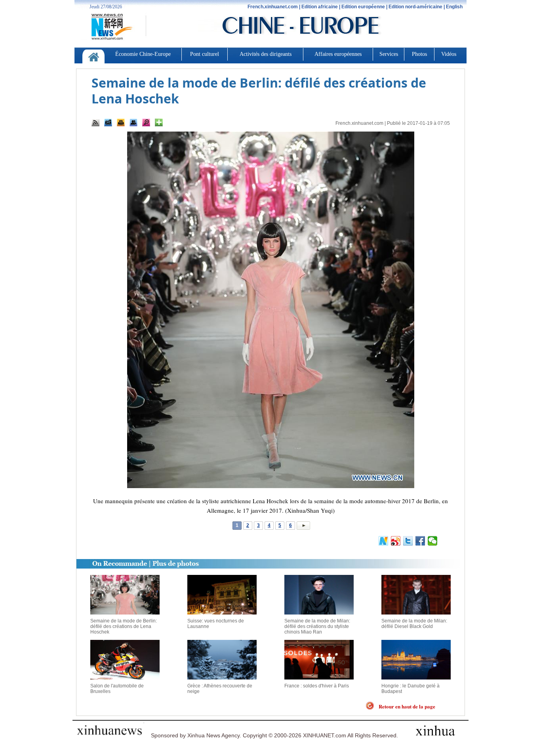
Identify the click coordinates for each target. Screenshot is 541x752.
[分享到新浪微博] (396, 541)
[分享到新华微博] (384, 541)
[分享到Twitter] (408, 541)
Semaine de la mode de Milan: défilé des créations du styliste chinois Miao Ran (317, 626)
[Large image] (146, 122)
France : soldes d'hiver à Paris (316, 686)
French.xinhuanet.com (359, 123)
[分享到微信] (433, 541)
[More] (159, 122)
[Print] (121, 122)
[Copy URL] (133, 122)
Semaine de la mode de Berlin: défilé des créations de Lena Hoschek (123, 626)
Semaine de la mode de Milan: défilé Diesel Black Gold (414, 623)
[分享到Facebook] (420, 541)
